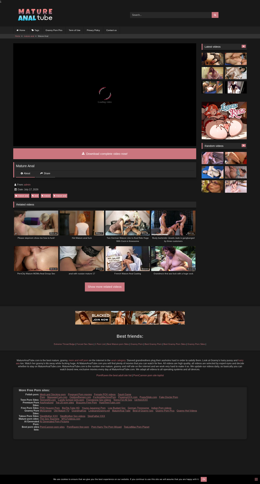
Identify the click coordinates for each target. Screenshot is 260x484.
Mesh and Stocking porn (53, 394)
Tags (37, 30)
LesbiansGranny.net (99, 410)
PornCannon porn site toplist (148, 375)
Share (46, 173)
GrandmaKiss (79, 410)
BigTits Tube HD (71, 408)
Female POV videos (105, 394)
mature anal (29, 36)
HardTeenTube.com (109, 402)
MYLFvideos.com (71, 419)
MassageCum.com (57, 397)
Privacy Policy (93, 30)
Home (22, 30)
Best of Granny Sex (143, 410)
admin (27, 184)
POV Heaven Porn (50, 408)
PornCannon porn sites (52, 427)
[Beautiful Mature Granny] (236, 87)
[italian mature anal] (236, 158)
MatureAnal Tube (121, 410)
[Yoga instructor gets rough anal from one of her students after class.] (212, 158)
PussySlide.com (148, 397)
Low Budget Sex (116, 408)
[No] (256, 479)
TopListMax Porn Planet (136, 427)
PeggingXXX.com (127, 397)
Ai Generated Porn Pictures (54, 421)
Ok (204, 479)
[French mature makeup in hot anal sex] (212, 186)
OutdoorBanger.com (80, 397)
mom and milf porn (78, 360)
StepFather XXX (96, 416)
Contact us (111, 30)
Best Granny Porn (153, 344)
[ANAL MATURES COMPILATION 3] (212, 87)
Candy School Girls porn (71, 400)
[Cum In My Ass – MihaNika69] (212, 172)
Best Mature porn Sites (118, 344)
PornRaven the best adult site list (114, 375)
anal (36, 196)
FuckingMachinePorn (104, 397)
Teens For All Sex (122, 400)
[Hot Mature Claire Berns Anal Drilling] (212, 73)
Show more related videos (105, 286)
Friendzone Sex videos (98, 400)
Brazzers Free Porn (86, 402)
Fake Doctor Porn (168, 397)
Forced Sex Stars (85, 344)
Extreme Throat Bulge (64, 344)
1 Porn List (100, 344)
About (26, 173)
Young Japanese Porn (94, 408)
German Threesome (138, 408)
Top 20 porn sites (65, 402)
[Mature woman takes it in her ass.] (236, 59)
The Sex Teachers (49, 419)
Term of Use (74, 30)
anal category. (118, 360)
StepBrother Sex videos (72, 416)
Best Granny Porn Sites (174, 344)
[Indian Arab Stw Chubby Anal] (236, 73)
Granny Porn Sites (196, 344)
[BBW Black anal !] (236, 172)
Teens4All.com (48, 400)
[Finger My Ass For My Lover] (212, 59)
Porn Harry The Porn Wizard (106, 427)
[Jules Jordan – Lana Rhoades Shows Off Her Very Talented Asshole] (236, 186)
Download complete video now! (106, 153)
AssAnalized (46, 402)
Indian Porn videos (161, 408)
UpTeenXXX (141, 400)
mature (47, 196)
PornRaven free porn (78, 427)
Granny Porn (137, 344)
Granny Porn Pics (54, 30)
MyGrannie (46, 410)
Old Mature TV (61, 410)
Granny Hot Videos (187, 410)
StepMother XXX (49, 416)
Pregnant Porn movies (80, 394)
